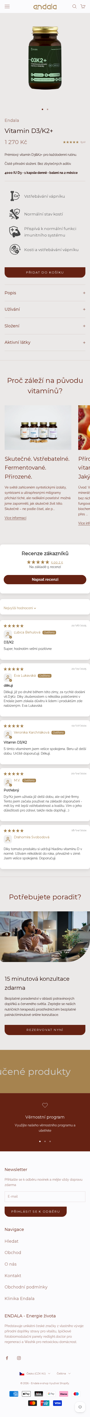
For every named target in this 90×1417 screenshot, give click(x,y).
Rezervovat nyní (45, 1030)
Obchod (13, 1252)
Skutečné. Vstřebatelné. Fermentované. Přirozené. (37, 467)
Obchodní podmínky (26, 1287)
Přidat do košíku (45, 272)
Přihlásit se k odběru (35, 1211)
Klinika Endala (20, 1298)
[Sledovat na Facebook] (7, 1358)
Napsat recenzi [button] (45, 579)
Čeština (61, 1373)
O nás (11, 1264)
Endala (12, 120)
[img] (14, 626)
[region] (45, 1118)
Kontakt (13, 1275)
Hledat (11, 1241)
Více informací (15, 518)
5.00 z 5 (57, 562)
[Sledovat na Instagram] (19, 1358)
